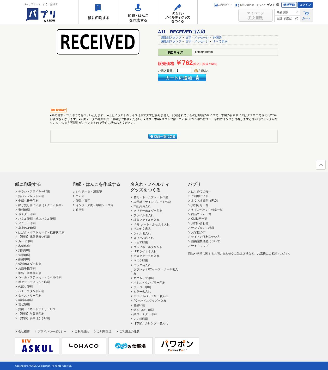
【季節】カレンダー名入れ (151, 323)
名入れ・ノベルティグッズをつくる (177, 12)
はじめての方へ (201, 191)
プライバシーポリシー (52, 331)
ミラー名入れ (142, 291)
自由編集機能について (205, 241)
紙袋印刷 (24, 259)
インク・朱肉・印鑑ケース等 (94, 205)
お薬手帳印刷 (27, 268)
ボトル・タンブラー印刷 (149, 282)
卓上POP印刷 (27, 228)
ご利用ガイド (225, 4)
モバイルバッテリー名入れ (151, 296)
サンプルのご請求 (202, 228)
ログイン (305, 4)
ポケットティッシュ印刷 (34, 282)
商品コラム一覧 (201, 214)
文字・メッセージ (197, 37)
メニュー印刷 (27, 223)
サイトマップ (199, 246)
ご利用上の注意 (129, 331)
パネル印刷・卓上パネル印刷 (37, 218)
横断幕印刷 (25, 300)
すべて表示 (220, 41)
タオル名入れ (142, 233)
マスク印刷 (141, 260)
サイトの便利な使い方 (205, 236)
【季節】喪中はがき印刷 (34, 318)
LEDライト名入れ (145, 251)
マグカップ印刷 (144, 278)
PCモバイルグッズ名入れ (150, 300)
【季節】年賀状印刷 (31, 313)
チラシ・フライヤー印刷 (34, 191)
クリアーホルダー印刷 (148, 210)
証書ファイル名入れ (146, 220)
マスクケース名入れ (146, 256)
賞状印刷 (24, 304)
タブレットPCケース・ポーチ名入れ (156, 271)
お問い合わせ (247, 4)
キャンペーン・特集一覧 (207, 209)
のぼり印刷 (25, 286)
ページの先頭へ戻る (321, 165)
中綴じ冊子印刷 (28, 200)
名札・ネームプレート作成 (151, 197)
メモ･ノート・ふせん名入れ (152, 224)
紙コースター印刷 (145, 314)
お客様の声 (198, 232)
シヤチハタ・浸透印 (89, 191)
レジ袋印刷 (141, 318)
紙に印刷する (98, 12)
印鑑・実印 (83, 200)
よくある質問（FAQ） (205, 200)
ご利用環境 (104, 331)
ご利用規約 (82, 331)
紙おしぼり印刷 (144, 310)
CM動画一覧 (199, 218)
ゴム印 (80, 196)
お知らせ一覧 (199, 205)
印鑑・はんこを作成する (138, 12)
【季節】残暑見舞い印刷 (34, 236)
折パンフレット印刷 (31, 196)
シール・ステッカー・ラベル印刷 (39, 277)
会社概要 (24, 331)
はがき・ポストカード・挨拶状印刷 (41, 232)
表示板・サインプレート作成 (152, 202)
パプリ (194, 184)
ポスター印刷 (27, 214)
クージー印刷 (142, 287)
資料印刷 (24, 209)
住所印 (80, 209)
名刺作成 (24, 246)
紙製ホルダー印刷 (29, 264)
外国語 (217, 37)
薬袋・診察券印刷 (29, 273)
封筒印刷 (24, 250)
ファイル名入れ (144, 215)
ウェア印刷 (141, 242)
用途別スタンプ (171, 37)
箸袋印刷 (139, 305)
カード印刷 (25, 241)
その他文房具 (142, 228)
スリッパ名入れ (144, 238)
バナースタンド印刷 (31, 291)
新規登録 (289, 4)
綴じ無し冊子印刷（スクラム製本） (41, 205)
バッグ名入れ (142, 265)
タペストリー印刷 (29, 295)
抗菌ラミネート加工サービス (37, 309)
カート (306, 18)
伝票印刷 (24, 255)
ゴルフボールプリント (148, 247)
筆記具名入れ (142, 206)
